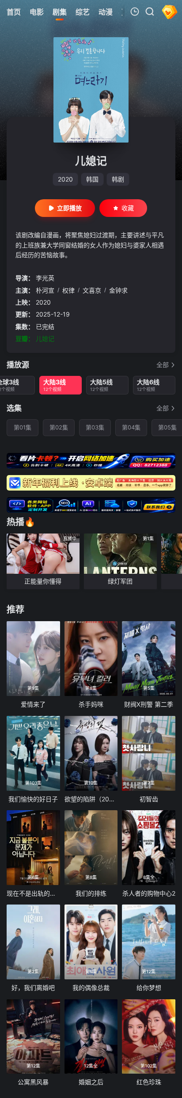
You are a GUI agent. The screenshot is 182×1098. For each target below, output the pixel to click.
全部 (162, 364)
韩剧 (118, 179)
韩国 (92, 179)
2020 (65, 179)
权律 (68, 290)
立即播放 (69, 208)
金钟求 (118, 290)
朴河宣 (45, 290)
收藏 (127, 208)
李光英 (45, 278)
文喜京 (92, 290)
